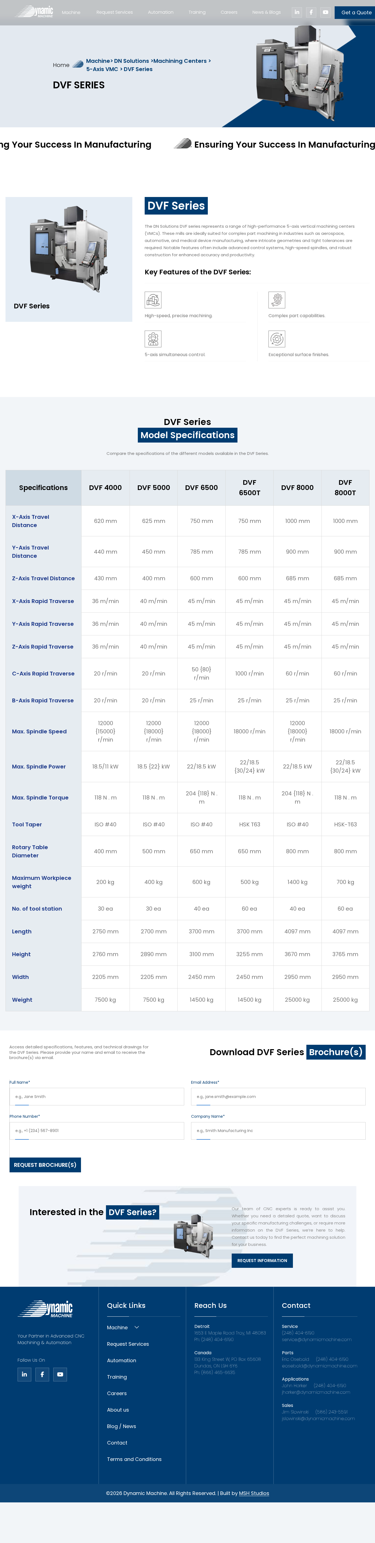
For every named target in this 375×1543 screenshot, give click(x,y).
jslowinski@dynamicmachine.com (318, 1418)
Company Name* (208, 1116)
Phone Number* (25, 1116)
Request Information (262, 1260)
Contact (117, 1442)
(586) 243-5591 (331, 1412)
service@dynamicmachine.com (317, 1339)
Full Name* (20, 1082)
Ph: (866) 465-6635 (214, 1372)
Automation (160, 12)
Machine (117, 1327)
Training (197, 12)
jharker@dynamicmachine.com (316, 1392)
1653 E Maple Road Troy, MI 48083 (230, 1333)
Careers (229, 12)
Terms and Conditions (134, 1459)
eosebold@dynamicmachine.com (319, 1366)
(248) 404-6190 (298, 1333)
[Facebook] (42, 1374)
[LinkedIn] (24, 1374)
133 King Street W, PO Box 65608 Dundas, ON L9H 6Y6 (227, 1362)
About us (118, 1409)
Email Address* (205, 1082)
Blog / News (121, 1426)
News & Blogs (267, 12)
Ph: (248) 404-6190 (214, 1339)
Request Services (115, 12)
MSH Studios (254, 1493)
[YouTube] (60, 1374)
